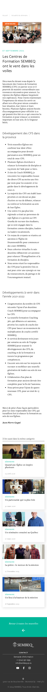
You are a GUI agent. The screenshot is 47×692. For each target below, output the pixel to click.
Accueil (5, 15)
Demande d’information (23, 656)
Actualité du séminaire (20, 15)
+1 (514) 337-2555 (23, 660)
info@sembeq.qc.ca (23, 663)
